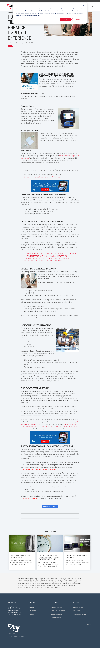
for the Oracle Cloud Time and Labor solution (43, 469)
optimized (24, 469)
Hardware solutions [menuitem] (56, 607)
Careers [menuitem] (32, 614)
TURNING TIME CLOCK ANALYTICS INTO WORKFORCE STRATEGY (47, 258)
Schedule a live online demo (30, 498)
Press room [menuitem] (33, 610)
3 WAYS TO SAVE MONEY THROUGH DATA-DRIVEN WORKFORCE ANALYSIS (50, 254)
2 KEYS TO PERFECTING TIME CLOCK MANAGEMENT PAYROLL (47, 256)
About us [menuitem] (32, 607)
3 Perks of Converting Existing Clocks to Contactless (42, 177)
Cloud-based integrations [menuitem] (58, 610)
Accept (65, 19)
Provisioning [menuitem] (76, 610)
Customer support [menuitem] (78, 607)
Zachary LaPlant (14, 43)
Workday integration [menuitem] (56, 614)
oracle (10, 46)
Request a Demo (50, 506)
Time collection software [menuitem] (79, 614)
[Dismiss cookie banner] (83, 6)
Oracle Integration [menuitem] (56, 617)
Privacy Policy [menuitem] (11, 633)
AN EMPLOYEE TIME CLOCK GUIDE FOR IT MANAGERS (43, 261)
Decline (78, 19)
